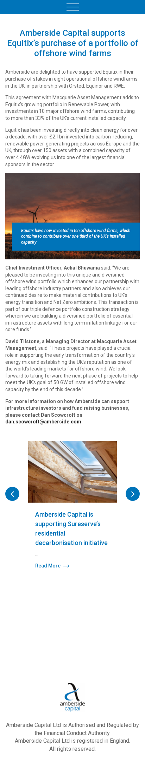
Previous (12, 494)
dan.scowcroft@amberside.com (43, 421)
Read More (48, 566)
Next (133, 494)
